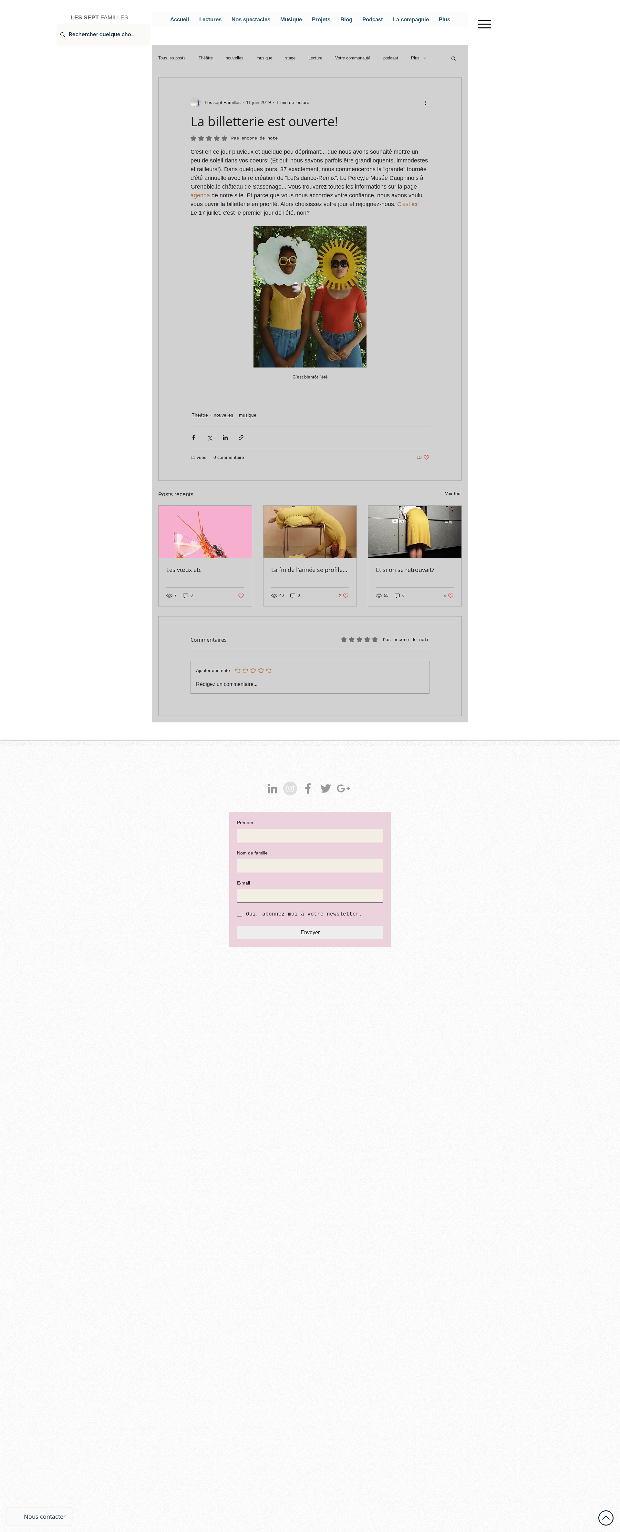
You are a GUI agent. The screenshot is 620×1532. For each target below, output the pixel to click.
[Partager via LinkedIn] (225, 437)
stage (290, 58)
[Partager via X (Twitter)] (209, 437)
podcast (390, 58)
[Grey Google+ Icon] (343, 788)
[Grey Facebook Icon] (308, 788)
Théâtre (206, 58)
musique (264, 58)
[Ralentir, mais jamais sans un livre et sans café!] (310, 532)
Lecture (315, 58)
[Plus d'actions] (425, 102)
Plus (415, 58)
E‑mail (243, 882)
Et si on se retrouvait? (405, 570)
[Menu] (484, 24)
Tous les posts (172, 58)
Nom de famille (252, 852)
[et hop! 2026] (205, 532)
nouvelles (234, 58)
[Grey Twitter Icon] (326, 788)
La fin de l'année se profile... (309, 570)
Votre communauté (352, 58)
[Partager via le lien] (241, 437)
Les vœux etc (184, 570)
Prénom (245, 822)
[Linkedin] (272, 788)
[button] (453, 58)
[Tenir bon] (414, 532)
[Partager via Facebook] (194, 437)
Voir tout (453, 493)
